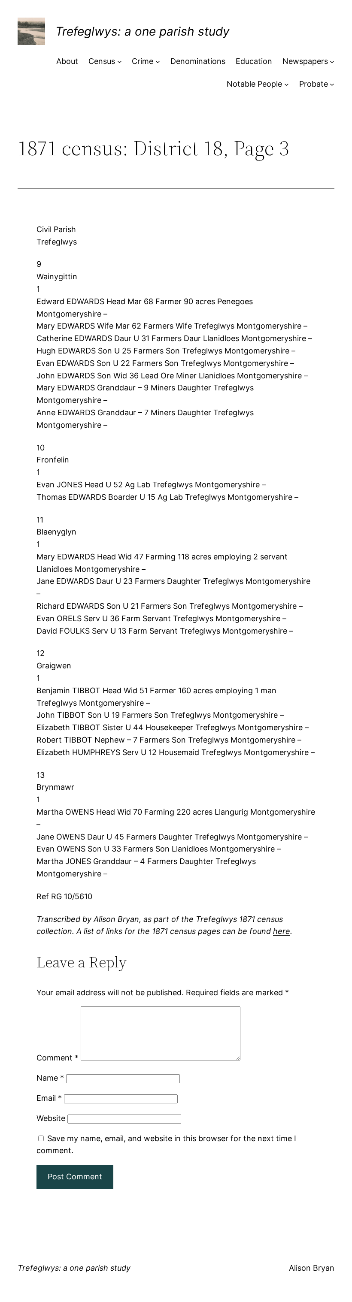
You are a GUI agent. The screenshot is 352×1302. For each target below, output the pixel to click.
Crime (142, 61)
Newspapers (305, 61)
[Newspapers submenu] (332, 61)
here (281, 931)
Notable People (254, 83)
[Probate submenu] (332, 84)
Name (50, 1077)
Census (101, 61)
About (67, 61)
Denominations (197, 61)
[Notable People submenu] (286, 84)
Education (254, 61)
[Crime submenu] (157, 61)
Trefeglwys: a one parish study (142, 31)
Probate (313, 83)
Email (49, 1098)
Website (50, 1118)
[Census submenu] (119, 61)
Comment (57, 1057)
